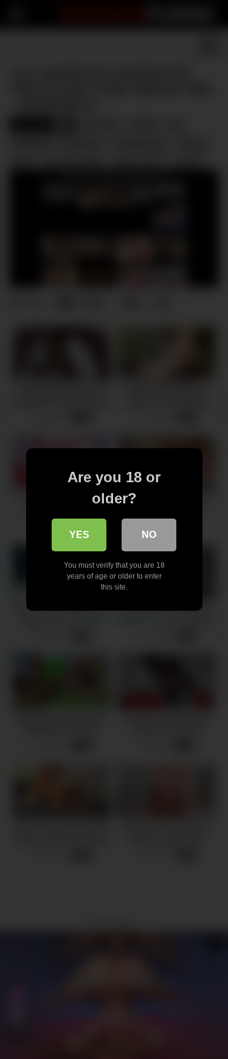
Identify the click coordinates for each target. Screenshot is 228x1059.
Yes (79, 535)
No (149, 535)
